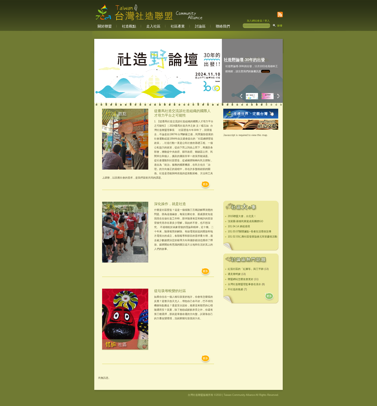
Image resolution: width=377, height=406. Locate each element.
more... (205, 185)
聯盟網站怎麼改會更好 (240, 279)
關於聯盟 (105, 26)
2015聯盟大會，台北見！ (242, 216)
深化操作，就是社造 (170, 204)
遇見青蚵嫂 (234, 274)
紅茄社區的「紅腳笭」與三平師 (246, 268)
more (269, 297)
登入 (267, 20)
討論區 (200, 26)
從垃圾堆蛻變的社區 (170, 291)
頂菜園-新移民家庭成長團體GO (245, 221)
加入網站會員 (254, 20)
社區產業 (178, 26)
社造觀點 (129, 26)
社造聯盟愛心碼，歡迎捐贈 (247, 59)
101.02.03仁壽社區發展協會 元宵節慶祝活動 (252, 236)
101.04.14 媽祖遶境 (239, 226)
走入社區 (153, 26)
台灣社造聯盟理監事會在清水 (244, 284)
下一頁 (277, 96)
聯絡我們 (223, 26)
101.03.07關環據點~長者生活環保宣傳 (249, 231)
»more (247, 86)
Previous (242, 96)
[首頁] (149, 20)
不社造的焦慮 (235, 289)
